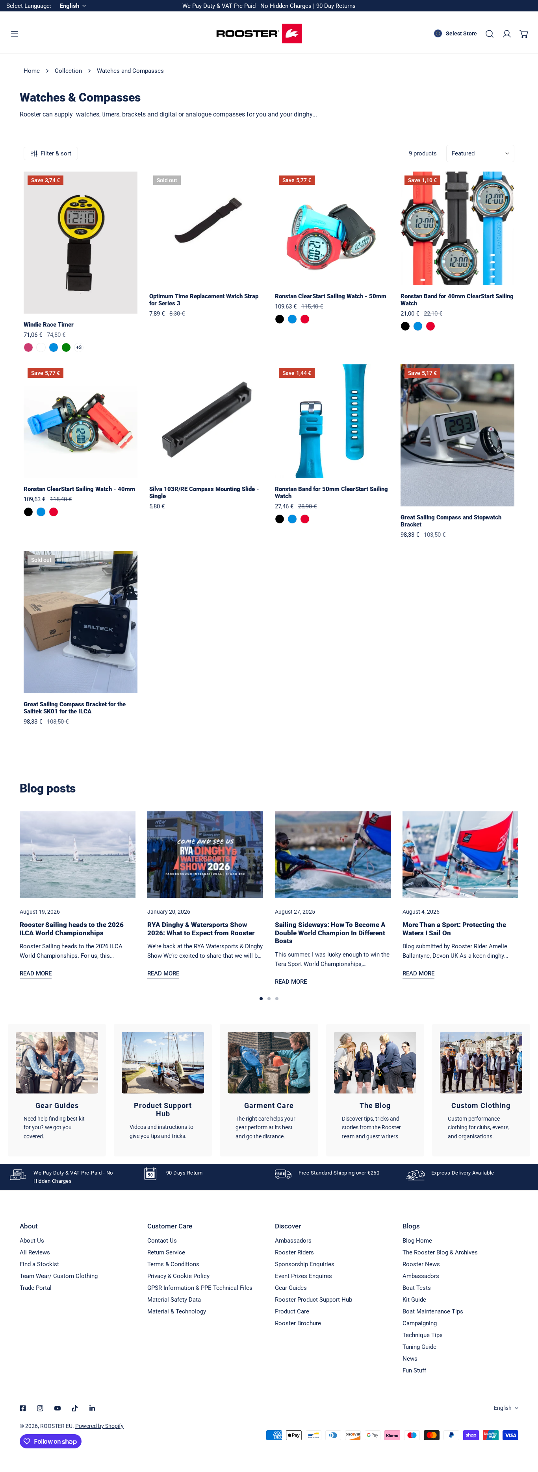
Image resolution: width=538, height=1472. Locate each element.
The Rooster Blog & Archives (440, 1252)
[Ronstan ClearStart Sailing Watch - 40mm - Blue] (41, 512)
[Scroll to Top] (524, 1430)
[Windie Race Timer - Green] (66, 347)
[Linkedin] (92, 1408)
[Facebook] (23, 1408)
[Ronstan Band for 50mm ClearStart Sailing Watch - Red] (305, 519)
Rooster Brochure (298, 1323)
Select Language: (28, 5)
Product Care (292, 1311)
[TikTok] (74, 1408)
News (410, 1358)
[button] (524, 33)
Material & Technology (176, 1311)
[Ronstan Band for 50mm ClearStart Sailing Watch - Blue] (292, 519)
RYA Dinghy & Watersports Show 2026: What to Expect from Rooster (200, 928)
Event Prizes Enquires (303, 1276)
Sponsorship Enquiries (304, 1264)
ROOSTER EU (56, 1426)
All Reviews (35, 1252)
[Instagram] (40, 1408)
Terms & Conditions (173, 1264)
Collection (68, 70)
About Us (32, 1240)
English (503, 1408)
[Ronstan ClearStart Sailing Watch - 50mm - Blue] (292, 319)
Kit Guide (414, 1299)
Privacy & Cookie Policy (178, 1276)
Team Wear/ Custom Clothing (59, 1276)
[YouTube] (57, 1408)
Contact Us (162, 1240)
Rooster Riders (294, 1252)
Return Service (166, 1252)
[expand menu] (14, 34)
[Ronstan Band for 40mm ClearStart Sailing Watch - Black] (405, 326)
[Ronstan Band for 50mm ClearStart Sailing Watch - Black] (279, 519)
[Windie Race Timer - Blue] (53, 347)
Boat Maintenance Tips (433, 1311)
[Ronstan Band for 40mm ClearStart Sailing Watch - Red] (430, 326)
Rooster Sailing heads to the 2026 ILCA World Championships (72, 928)
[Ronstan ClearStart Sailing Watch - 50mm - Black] (279, 319)
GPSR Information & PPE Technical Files (199, 1287)
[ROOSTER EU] (259, 33)
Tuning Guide (419, 1346)
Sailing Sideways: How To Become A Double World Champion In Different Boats (330, 933)
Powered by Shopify (99, 1426)
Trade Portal (36, 1287)
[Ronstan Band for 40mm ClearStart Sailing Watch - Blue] (418, 326)
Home (32, 70)
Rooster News (421, 1264)
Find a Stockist (39, 1264)
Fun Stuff (414, 1370)
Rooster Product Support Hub (313, 1299)
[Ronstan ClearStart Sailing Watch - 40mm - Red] (53, 512)
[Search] (489, 33)
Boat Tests (417, 1287)
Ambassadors (293, 1240)
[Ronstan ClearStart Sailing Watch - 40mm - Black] (28, 512)
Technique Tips (423, 1335)
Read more (36, 973)
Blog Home (417, 1240)
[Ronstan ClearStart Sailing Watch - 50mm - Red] (305, 319)
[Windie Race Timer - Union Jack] (41, 347)
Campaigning (420, 1323)
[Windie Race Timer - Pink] (28, 347)
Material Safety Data (174, 1299)
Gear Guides (291, 1287)
